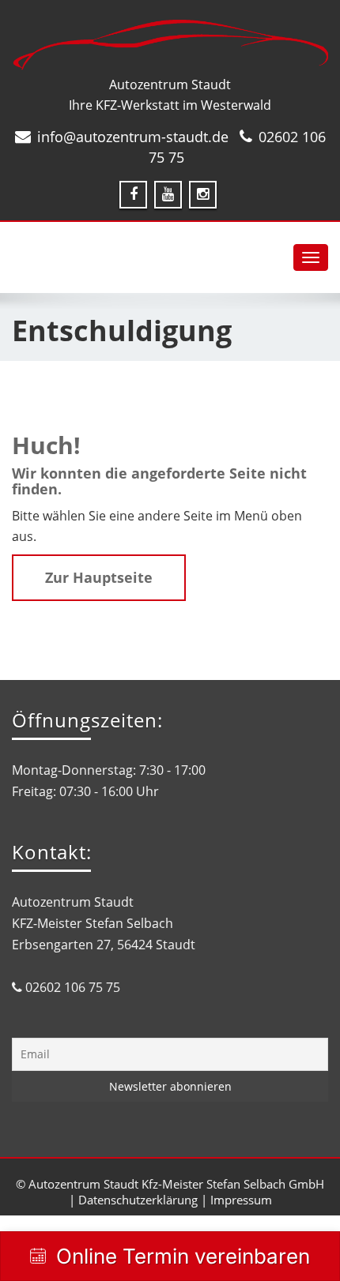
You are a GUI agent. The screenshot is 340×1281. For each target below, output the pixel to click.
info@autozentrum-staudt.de (133, 136)
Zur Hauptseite (99, 577)
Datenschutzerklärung (138, 1200)
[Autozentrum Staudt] (170, 45)
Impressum (241, 1200)
